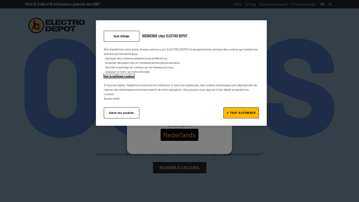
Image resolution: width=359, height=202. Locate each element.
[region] (181, 73)
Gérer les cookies (121, 112)
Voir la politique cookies (119, 76)
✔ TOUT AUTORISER (241, 112)
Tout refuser (122, 36)
